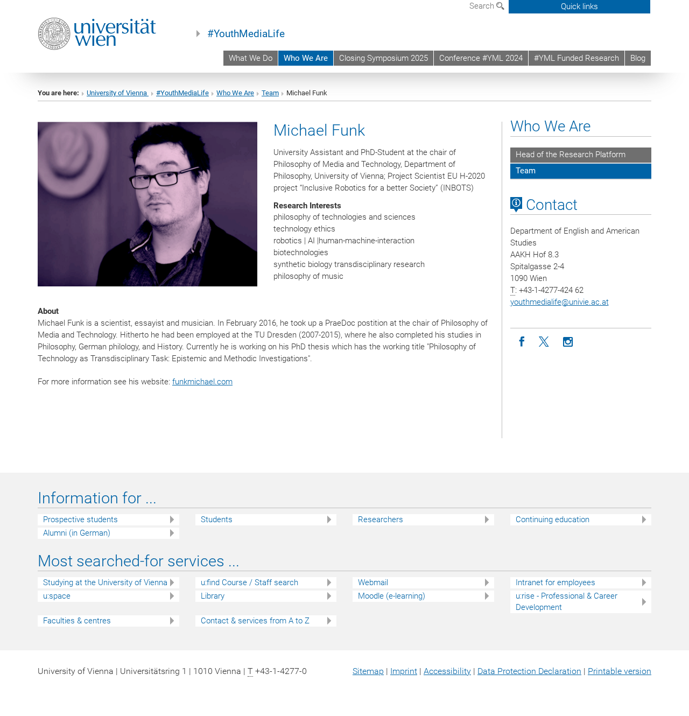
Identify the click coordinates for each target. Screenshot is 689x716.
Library (212, 596)
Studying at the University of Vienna (105, 582)
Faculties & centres (77, 621)
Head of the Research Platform (570, 154)
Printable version (619, 671)
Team (270, 93)
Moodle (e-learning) (391, 596)
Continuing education (552, 519)
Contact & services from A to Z (255, 621)
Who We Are (306, 58)
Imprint (403, 671)
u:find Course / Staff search (249, 582)
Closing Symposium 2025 (383, 58)
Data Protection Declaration (529, 671)
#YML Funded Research (576, 58)
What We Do (250, 58)
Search (482, 6)
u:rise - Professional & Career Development (566, 601)
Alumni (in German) (76, 533)
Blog (637, 58)
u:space (57, 596)
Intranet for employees (555, 582)
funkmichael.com (202, 382)
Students (217, 519)
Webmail (373, 582)
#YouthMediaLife (246, 34)
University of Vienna (118, 93)
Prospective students (80, 519)
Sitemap (368, 671)
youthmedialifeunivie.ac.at (559, 302)
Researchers (380, 519)
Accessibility (447, 671)
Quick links (579, 6)
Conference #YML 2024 (481, 58)
